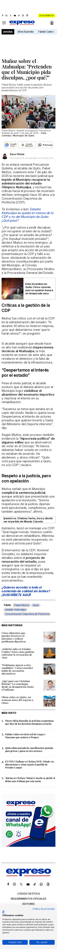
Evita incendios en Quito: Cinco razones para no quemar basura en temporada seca (39, 288)
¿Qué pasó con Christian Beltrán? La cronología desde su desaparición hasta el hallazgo (18, 685)
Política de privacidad (44, 909)
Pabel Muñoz (21, 605)
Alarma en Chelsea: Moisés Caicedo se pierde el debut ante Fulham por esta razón (30, 779)
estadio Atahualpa (15, 609)
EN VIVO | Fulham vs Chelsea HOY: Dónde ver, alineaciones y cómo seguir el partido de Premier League (29, 764)
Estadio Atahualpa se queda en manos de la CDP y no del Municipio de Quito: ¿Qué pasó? (28, 214)
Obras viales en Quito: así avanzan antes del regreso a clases (17, 699)
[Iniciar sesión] (52, 23)
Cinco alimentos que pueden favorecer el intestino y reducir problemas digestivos (14, 637)
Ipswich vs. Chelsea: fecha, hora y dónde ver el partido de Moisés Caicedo (28, 520)
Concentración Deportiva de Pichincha (27, 614)
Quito (36, 605)
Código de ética (28, 893)
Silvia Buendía (25, 31)
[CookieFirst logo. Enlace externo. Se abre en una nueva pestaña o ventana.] (3, 912)
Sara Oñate (17, 154)
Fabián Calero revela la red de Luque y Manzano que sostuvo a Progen (25, 736)
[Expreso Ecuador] (28, 875)
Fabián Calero (46, 31)
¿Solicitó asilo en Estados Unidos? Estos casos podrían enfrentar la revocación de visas (18, 653)
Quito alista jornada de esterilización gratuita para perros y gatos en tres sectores (29, 749)
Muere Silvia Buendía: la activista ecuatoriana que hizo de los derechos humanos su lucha (29, 722)
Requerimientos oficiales (28, 898)
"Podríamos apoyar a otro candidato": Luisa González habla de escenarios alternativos (17, 669)
